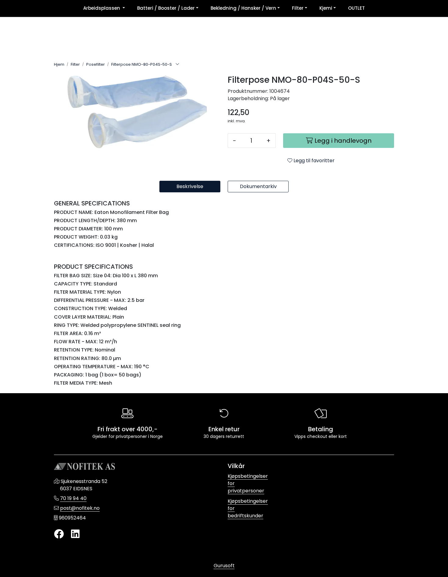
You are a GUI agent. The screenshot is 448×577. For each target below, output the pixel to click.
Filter (298, 8)
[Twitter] (59, 534)
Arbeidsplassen (102, 8)
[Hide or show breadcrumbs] (177, 64)
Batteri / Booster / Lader (166, 8)
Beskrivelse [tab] (189, 186)
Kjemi (325, 8)
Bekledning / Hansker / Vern (243, 8)
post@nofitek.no (80, 508)
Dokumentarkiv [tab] (258, 186)
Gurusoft (224, 565)
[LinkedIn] (75, 534)
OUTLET (356, 8)
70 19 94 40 (73, 498)
